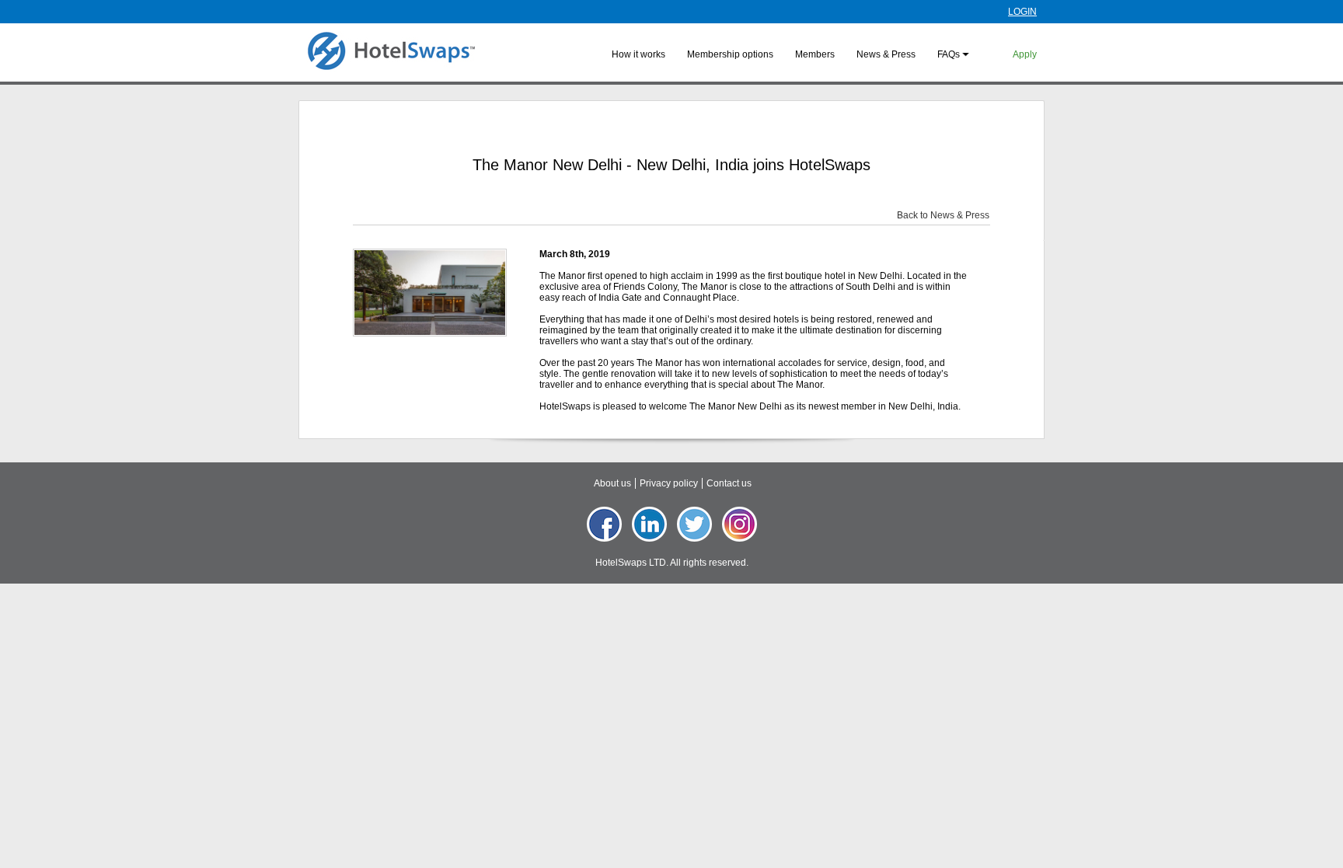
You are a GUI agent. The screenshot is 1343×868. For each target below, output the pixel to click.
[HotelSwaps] (390, 51)
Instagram (739, 524)
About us (612, 483)
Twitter (694, 524)
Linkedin (649, 524)
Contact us (729, 483)
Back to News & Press (943, 215)
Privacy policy (669, 483)
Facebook (604, 524)
